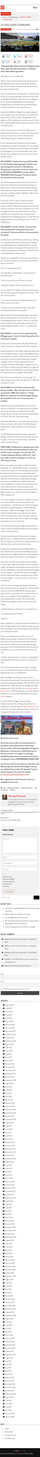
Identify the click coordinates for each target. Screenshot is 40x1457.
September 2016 (10, 1394)
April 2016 (8, 1410)
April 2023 (8, 1136)
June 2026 (8, 1012)
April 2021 (8, 1214)
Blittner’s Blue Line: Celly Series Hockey (17, 914)
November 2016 (10, 1387)
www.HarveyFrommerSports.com (16, 774)
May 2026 (8, 1015)
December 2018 (10, 1306)
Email (2, 981)
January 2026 (10, 1028)
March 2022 (9, 1178)
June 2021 (8, 1208)
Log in (7, 1428)
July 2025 (8, 1047)
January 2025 (10, 1067)
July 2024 (8, 1087)
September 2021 (10, 1198)
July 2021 (8, 1204)
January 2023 (10, 1145)
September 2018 (10, 1315)
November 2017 (10, 1348)
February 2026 (10, 1025)
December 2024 (10, 1070)
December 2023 (10, 1110)
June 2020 (8, 1247)
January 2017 (9, 1381)
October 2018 (9, 1312)
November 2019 (10, 1270)
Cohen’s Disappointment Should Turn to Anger (20, 927)
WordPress (12, 1454)
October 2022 (9, 1155)
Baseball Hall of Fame (13, 788)
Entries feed (9, 1432)
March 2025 (9, 1061)
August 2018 (9, 1319)
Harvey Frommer (18, 29)
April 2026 (8, 1018)
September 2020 (10, 1237)
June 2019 (8, 1286)
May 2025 (8, 1054)
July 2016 (8, 1400)
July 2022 (8, 1165)
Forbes (3, 696)
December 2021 (10, 1188)
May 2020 (8, 1250)
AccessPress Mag (27, 1454)
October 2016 (9, 1391)
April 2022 (8, 1175)
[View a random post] (36, 7)
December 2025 (10, 1031)
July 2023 (8, 1126)
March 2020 (9, 1257)
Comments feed (10, 1435)
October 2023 (9, 1116)
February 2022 (10, 1181)
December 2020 (10, 1227)
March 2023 (9, 1139)
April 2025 (8, 1057)
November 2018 (10, 1309)
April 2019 (8, 1293)
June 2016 (8, 1404)
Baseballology (13, 17)
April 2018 (8, 1332)
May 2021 (8, 1211)
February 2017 (9, 1377)
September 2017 (10, 1355)
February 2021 (9, 1221)
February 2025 (10, 1064)
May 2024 (8, 1093)
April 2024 (8, 1096)
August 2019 (9, 1279)
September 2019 (10, 1276)
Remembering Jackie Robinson (21, 966)
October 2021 (9, 1194)
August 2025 (9, 1044)
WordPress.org (10, 1438)
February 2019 (9, 1299)
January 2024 (9, 1106)
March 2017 (9, 1374)
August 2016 (9, 1397)
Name (2, 974)
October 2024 (9, 1077)
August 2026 (9, 1005)
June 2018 (8, 1325)
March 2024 (9, 1100)
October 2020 (9, 1234)
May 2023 (8, 1132)
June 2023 (8, 1129)
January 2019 (9, 1302)
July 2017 (8, 1361)
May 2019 (8, 1289)
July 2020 (8, 1244)
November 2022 (10, 1152)
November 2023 (10, 1113)
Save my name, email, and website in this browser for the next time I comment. (9, 881)
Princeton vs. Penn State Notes (10, 820)
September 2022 (10, 1159)
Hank (31, 688)
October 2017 (9, 1351)
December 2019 (10, 1266)
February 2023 (10, 1142)
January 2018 (9, 1342)
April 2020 (8, 1253)
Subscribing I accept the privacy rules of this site (16, 989)
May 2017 (8, 1368)
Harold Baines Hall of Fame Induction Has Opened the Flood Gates (20, 813)
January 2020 (10, 1263)
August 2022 (9, 1162)
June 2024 (8, 1090)
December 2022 (10, 1149)
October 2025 (9, 1038)
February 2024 (10, 1103)
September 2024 (10, 1080)
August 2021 (9, 1201)
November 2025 (10, 1034)
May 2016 (8, 1407)
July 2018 (8, 1322)
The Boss (12, 790)
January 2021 (9, 1224)
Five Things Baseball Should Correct (16, 917)
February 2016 (9, 1413)
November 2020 (10, 1230)
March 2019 (9, 1296)
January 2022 (10, 1185)
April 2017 (8, 1371)
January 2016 (9, 1417)
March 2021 (9, 1217)
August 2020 (9, 1240)
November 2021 (10, 1191)
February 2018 (9, 1338)
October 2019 (9, 1273)
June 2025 (8, 1051)
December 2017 (10, 1345)
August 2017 (9, 1358)
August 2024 (9, 1083)
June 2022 (8, 1168)
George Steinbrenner (26, 788)
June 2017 (8, 1364)
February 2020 (10, 1260)
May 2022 (8, 1172)
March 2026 (9, 1021)
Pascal (6, 966)
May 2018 (8, 1328)
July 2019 (8, 1283)
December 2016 (10, 1384)
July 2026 (8, 1008)
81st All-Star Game (30, 706)
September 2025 (10, 1041)
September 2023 (10, 1119)
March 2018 (9, 1335)
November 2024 (10, 1074)
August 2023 (9, 1123)
